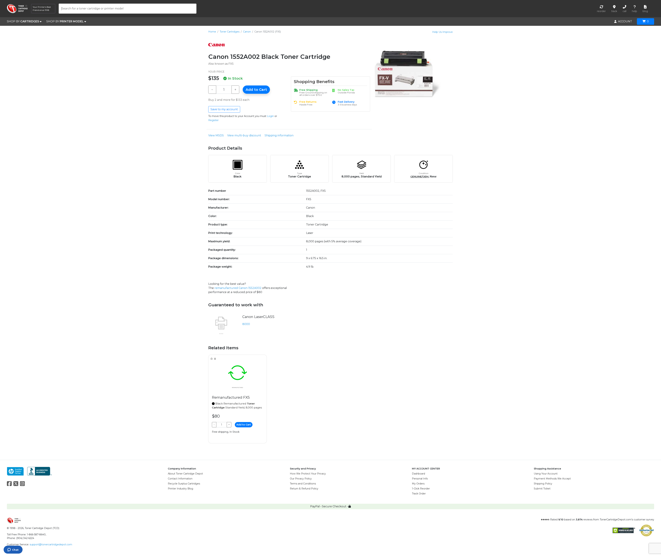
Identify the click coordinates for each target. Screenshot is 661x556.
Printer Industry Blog (180, 488)
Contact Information (180, 478)
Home (212, 31)
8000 (246, 324)
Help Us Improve (442, 32)
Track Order (419, 493)
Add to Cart (256, 90)
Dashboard (418, 473)
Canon (247, 31)
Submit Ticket (542, 488)
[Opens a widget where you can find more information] (13, 550)
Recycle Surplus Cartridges (184, 483)
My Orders (418, 483)
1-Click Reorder (421, 488)
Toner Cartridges (229, 31)
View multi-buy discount (244, 135)
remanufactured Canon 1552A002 (237, 288)
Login (270, 116)
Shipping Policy (543, 483)
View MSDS (216, 135)
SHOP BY (23, 21)
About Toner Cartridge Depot (185, 473)
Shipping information (279, 135)
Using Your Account (546, 473)
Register (213, 120)
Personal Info (420, 478)
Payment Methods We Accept (552, 478)
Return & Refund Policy (304, 488)
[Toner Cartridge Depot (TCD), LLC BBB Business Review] (39, 471)
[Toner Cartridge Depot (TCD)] (17, 8)
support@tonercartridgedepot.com (51, 544)
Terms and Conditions (303, 483)
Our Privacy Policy (301, 478)
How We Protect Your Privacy (308, 473)
